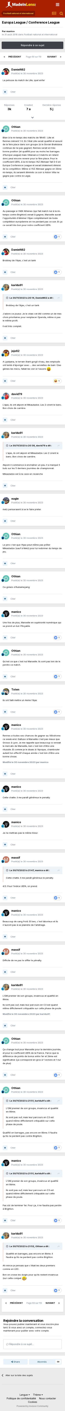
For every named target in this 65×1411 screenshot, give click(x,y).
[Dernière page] (60, 56)
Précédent (14, 56)
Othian (15, 127)
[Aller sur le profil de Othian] (6, 128)
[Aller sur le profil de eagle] (6, 500)
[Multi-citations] (5, 92)
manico (10, 31)
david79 (16, 394)
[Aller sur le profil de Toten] (6, 691)
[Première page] (4, 56)
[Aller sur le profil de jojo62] (6, 353)
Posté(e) (27, 73)
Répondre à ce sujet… (21, 1344)
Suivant (52, 56)
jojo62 (15, 351)
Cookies (32, 1401)
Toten (15, 689)
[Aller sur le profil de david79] (6, 396)
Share (16, 1361)
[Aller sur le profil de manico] (6, 613)
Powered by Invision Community (32, 1406)
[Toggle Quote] (7, 297)
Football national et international (40, 34)
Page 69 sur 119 (34, 56)
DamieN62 (18, 69)
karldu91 (16, 285)
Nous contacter (47, 1398)
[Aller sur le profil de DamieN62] (6, 71)
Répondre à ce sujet (32, 45)
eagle (15, 498)
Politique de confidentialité (21, 1398)
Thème (37, 1394)
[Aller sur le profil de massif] (6, 859)
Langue (24, 1394)
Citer (13, 91)
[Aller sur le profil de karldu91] (6, 287)
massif (15, 857)
